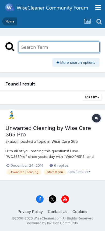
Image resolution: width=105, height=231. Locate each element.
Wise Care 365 (64, 141)
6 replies (61, 165)
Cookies (79, 211)
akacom (12, 141)
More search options (77, 62)
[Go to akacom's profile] (11, 115)
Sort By (91, 97)
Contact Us (57, 211)
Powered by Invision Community (52, 223)
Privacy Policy (30, 211)
